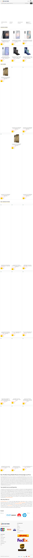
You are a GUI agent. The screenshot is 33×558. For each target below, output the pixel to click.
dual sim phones (10, 505)
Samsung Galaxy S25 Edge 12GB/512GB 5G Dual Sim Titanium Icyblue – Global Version (5, 57)
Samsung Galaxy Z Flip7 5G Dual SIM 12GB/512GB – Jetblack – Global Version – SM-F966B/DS (16, 57)
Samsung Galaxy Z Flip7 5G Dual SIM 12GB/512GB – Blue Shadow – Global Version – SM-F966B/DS (27, 57)
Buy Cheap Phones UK (4, 501)
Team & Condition (3, 537)
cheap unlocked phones (22, 502)
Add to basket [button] (1, 44)
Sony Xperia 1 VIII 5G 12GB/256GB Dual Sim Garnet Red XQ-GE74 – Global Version (5, 195)
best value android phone (9, 497)
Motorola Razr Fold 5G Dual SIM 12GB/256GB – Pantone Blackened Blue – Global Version (5, 333)
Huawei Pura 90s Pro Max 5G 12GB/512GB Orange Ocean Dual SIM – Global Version (16, 266)
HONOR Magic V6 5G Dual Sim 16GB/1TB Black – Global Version (27, 265)
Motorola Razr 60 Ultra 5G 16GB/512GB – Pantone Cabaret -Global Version (16, 467)
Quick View (3, 44)
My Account (18, 527)
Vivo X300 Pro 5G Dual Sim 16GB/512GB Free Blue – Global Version (16, 399)
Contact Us (18, 532)
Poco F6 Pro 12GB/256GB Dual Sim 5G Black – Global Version (27, 467)
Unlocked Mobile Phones (20, 530)
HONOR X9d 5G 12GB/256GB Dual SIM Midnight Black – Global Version (5, 265)
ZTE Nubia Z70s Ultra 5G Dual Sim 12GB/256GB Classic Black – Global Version (5, 467)
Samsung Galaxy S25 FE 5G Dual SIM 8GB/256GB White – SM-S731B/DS (27, 40)
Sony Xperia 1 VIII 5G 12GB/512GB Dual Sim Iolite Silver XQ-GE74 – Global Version (16, 128)
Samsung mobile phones (18, 503)
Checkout (18, 526)
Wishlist (18, 529)
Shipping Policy (2, 543)
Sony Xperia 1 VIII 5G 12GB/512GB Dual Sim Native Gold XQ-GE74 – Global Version (5, 78)
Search (31, 3)
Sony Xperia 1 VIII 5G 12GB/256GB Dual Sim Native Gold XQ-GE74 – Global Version (16, 145)
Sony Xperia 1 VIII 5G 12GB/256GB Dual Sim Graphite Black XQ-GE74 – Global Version (27, 128)
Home (18, 524)
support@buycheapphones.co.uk (5, 526)
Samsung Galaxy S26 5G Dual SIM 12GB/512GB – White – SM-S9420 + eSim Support (16, 41)
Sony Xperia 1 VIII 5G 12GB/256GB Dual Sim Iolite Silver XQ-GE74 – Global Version (27, 195)
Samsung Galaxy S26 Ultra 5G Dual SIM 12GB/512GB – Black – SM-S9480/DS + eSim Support (5, 41)
